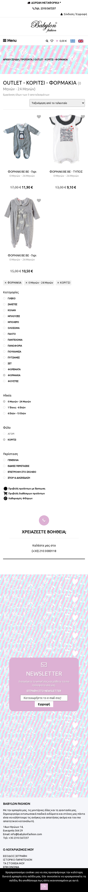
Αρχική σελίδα (11, 59)
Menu (12, 40)
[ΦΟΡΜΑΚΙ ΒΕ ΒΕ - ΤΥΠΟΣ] (66, 139)
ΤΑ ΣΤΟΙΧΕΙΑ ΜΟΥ (14, 863)
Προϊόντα (26, 59)
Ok (44, 886)
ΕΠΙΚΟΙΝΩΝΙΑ (11, 867)
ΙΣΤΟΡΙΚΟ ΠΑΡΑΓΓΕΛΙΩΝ (17, 859)
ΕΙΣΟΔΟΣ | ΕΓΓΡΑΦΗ (15, 855)
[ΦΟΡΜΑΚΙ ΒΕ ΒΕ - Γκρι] (22, 139)
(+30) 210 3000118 (44, 551)
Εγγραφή (44, 704)
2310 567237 (48, 8)
